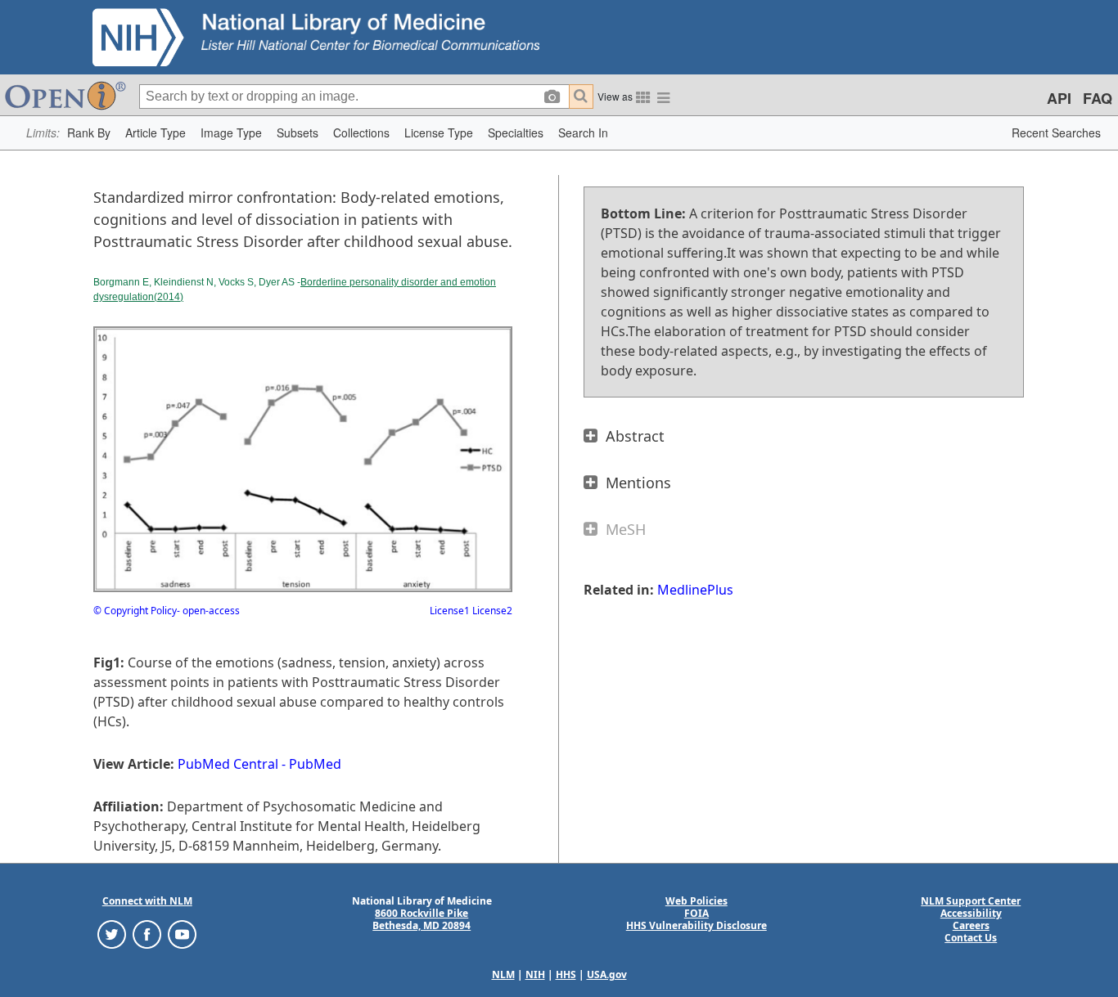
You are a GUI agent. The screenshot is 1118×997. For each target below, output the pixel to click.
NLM (503, 974)
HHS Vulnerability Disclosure (696, 925)
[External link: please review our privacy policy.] (111, 934)
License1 (450, 611)
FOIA (696, 913)
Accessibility (971, 913)
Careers (971, 925)
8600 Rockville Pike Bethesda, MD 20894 (421, 919)
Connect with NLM (147, 901)
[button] (89, 133)
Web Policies (696, 901)
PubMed (315, 764)
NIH (535, 974)
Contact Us (970, 938)
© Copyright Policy (135, 611)
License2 (491, 611)
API (1059, 98)
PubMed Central (228, 764)
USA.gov (607, 974)
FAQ (1097, 98)
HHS (566, 974)
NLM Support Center (971, 901)
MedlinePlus (695, 590)
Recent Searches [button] (1056, 132)
